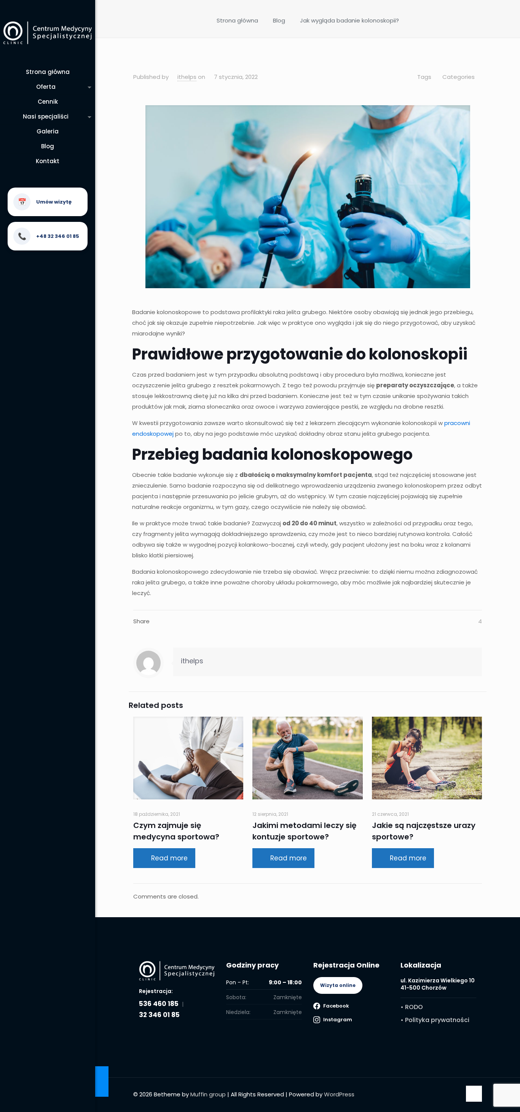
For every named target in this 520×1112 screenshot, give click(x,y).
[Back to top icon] (474, 1094)
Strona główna (237, 20)
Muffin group (208, 1094)
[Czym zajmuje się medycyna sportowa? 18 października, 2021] (101, 1081)
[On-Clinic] (47, 32)
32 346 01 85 (159, 1014)
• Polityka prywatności (434, 1020)
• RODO (411, 1007)
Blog (279, 20)
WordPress (339, 1094)
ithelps (186, 77)
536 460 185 (159, 1003)
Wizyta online (338, 985)
